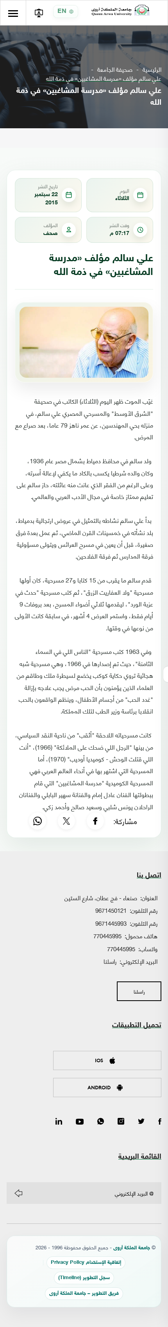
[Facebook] (95, 821)
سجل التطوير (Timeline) (84, 1278)
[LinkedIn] (58, 1122)
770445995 (107, 935)
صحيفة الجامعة (114, 69)
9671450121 (111, 910)
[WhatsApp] (37, 821)
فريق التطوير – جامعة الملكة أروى (84, 1294)
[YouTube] (80, 1122)
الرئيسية (152, 69)
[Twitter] (141, 1122)
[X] (66, 821)
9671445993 (111, 922)
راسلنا (110, 961)
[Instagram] (121, 1122)
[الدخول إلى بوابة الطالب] (38, 12)
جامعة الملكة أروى (131, 1248)
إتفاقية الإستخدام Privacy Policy (86, 1263)
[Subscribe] (18, 1193)
